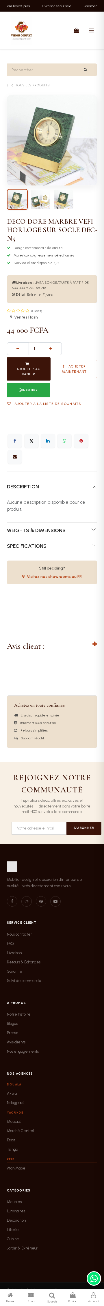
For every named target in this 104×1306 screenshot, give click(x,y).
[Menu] (91, 30)
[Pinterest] (81, 441)
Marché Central (20, 1131)
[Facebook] (15, 441)
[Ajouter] (51, 348)
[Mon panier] (76, 30)
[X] (31, 441)
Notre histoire (19, 1014)
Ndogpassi (15, 1103)
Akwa (12, 1093)
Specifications (27, 546)
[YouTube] (55, 901)
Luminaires (16, 1211)
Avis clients (16, 1042)
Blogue (12, 1023)
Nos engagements (23, 1051)
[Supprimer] (18, 348)
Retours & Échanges (23, 962)
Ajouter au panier (28, 371)
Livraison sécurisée (53, 6)
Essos (11, 1140)
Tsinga (12, 1149)
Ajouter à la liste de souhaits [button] (47, 404)
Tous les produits (32, 85)
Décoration (16, 1220)
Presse (12, 1033)
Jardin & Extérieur (22, 1248)
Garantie (14, 971)
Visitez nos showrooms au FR (54, 576)
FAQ (10, 943)
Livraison (14, 953)
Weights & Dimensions (36, 530)
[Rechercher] (85, 69)
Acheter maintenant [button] (74, 369)
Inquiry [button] (30, 390)
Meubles (14, 1202)
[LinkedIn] (48, 441)
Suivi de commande (24, 980)
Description (23, 486)
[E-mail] (15, 457)
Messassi (14, 1121)
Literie (13, 1229)
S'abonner (84, 828)
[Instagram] (26, 901)
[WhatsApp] (64, 441)
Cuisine (13, 1239)
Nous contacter (19, 934)
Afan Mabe (16, 1168)
